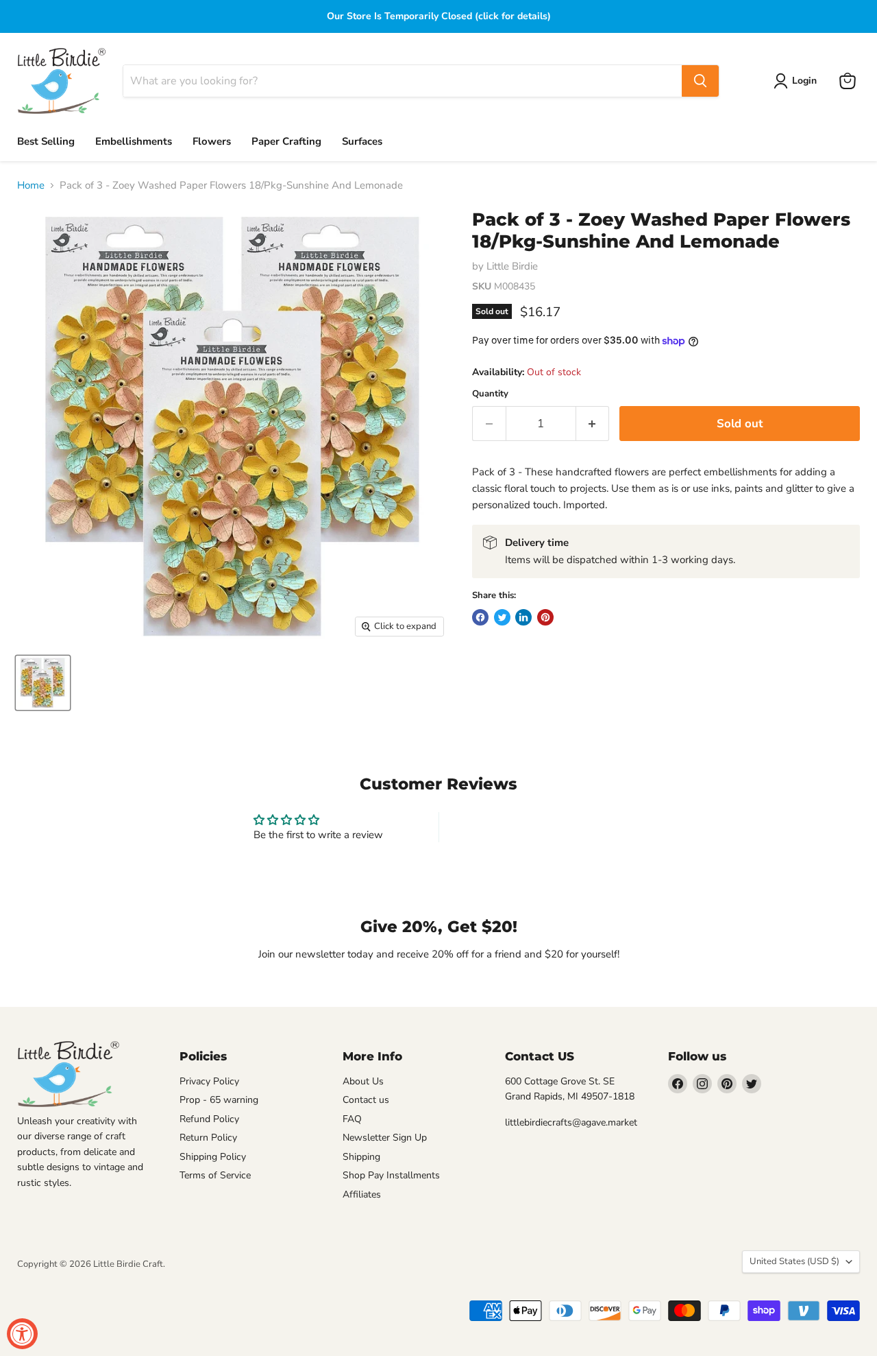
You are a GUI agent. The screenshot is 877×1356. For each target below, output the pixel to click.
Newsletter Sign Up (385, 1137)
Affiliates (362, 1194)
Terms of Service (215, 1175)
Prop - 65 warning (219, 1099)
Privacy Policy (209, 1081)
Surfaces (362, 141)
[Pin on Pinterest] (545, 617)
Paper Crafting (286, 141)
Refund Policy (209, 1119)
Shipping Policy (213, 1156)
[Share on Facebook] (480, 617)
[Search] (700, 81)
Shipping (361, 1156)
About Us (363, 1081)
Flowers (212, 141)
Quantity (490, 394)
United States (794, 1261)
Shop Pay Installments (391, 1175)
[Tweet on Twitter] (502, 617)
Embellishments (133, 141)
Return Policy (208, 1137)
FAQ (352, 1119)
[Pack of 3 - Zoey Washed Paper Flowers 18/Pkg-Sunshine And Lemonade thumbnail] (43, 683)
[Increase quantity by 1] (593, 423)
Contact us (366, 1099)
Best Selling (46, 141)
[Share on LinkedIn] (523, 617)
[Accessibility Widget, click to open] (22, 1333)
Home (31, 185)
